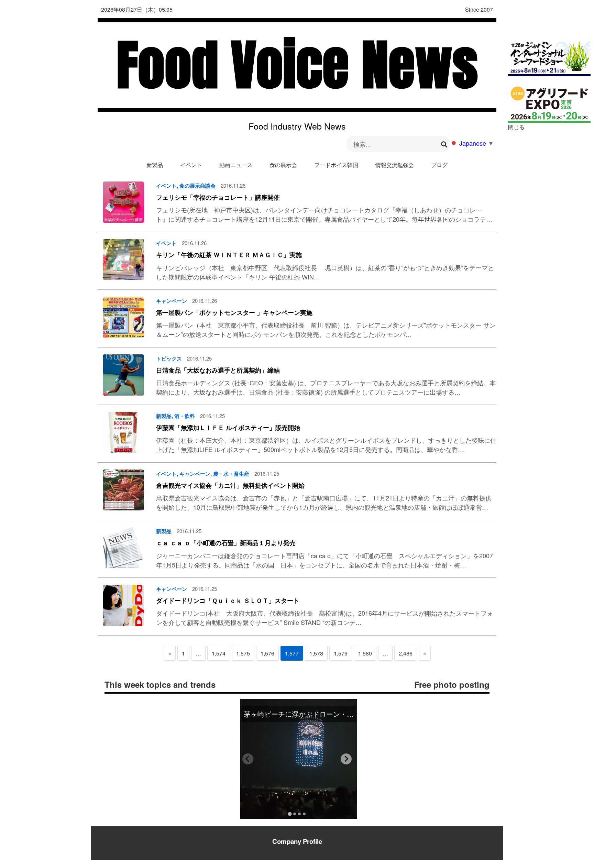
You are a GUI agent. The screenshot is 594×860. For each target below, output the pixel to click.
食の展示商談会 (197, 185)
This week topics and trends (160, 684)
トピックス (169, 358)
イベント (191, 165)
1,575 (243, 653)
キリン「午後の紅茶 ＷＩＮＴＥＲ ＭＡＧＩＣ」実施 (229, 254)
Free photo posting (452, 684)
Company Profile (297, 841)
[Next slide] (346, 758)
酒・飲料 (184, 416)
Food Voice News (297, 65)
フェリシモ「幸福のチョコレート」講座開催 (218, 197)
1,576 (267, 653)
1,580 (365, 653)
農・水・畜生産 (231, 473)
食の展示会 (283, 165)
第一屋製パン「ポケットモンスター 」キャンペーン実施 (234, 312)
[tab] (290, 814)
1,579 (341, 653)
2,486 (405, 653)
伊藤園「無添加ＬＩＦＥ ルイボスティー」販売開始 (228, 427)
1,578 (316, 653)
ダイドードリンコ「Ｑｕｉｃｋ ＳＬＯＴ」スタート (227, 600)
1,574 (219, 653)
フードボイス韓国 (336, 165)
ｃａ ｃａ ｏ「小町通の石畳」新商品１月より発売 (226, 542)
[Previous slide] (247, 758)
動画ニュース (235, 165)
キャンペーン (171, 301)
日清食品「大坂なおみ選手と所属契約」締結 (218, 370)
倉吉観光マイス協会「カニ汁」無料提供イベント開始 (230, 485)
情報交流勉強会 (394, 165)
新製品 (154, 165)
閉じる (516, 127)
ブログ (439, 165)
